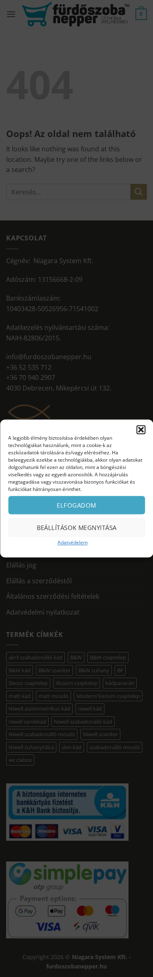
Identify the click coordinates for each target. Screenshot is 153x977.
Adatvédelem (73, 542)
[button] (141, 429)
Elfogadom (76, 505)
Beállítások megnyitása (77, 527)
